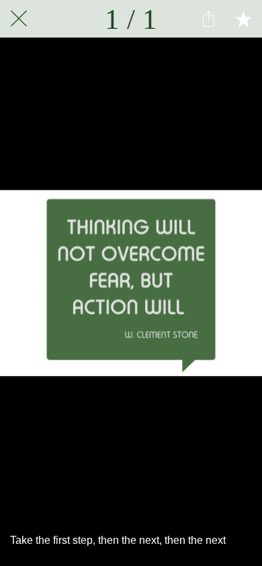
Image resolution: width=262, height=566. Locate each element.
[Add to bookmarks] (243, 19)
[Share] (208, 19)
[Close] (19, 19)
